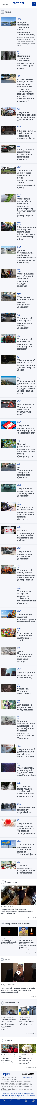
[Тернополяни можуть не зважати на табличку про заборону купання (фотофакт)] (8, 595)
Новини (26, 1102)
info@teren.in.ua (27, 1077)
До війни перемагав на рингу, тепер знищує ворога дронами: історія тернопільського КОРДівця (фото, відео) (8, 1024)
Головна (4, 1102)
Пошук (11, 1102)
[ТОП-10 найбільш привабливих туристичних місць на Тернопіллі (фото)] (8, 848)
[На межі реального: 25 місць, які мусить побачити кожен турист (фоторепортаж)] (8, 448)
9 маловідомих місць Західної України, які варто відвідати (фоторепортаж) (25, 791)
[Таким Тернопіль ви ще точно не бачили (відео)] (8, 674)
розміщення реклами (17, 1093)
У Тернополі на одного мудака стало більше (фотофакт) (24, 555)
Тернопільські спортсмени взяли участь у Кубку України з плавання (25, 344)
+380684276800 (27, 1074)
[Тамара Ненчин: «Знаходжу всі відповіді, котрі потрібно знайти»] (8, 770)
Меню (18, 1102)
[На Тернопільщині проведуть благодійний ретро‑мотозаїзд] (9, 1048)
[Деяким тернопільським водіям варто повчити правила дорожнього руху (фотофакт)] (8, 255)
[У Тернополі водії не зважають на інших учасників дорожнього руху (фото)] (8, 363)
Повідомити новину (33, 1103)
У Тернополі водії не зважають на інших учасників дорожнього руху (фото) (26, 365)
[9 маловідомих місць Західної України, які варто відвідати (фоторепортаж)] (8, 790)
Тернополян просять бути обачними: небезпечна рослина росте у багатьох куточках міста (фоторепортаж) (26, 207)
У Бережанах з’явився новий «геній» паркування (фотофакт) (25, 302)
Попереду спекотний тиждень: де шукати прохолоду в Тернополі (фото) (26, 28)
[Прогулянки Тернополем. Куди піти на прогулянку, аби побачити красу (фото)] (8, 60)
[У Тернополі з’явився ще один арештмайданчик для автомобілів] (8, 114)
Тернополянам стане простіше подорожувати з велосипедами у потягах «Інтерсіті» (25, 513)
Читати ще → (31, 953)
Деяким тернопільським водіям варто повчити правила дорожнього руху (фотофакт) (26, 256)
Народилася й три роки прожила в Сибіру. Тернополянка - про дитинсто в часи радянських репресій (18, 990)
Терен (18, 3)
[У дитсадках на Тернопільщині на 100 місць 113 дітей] (8, 635)
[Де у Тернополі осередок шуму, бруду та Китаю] (8, 706)
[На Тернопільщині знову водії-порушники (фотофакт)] (8, 471)
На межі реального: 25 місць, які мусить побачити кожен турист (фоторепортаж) (26, 450)
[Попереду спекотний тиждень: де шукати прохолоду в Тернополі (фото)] (8, 32)
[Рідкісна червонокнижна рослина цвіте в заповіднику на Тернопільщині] (27, 1048)
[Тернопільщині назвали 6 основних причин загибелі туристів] (8, 617)
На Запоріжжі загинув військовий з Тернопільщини (9, 942)
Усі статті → (31, 917)
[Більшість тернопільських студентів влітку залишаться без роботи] (8, 534)
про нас (22, 1097)
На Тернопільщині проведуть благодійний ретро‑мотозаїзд (8, 1059)
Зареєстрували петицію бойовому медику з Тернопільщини (26, 1022)
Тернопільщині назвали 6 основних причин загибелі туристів (26, 618)
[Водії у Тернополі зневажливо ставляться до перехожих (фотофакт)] (8, 153)
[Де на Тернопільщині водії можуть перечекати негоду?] (8, 655)
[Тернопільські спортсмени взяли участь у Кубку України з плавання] (8, 342)
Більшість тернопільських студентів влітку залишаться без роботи (26, 535)
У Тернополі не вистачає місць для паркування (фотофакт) (25, 492)
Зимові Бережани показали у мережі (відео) (26, 809)
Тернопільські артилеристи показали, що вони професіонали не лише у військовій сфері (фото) (26, 179)
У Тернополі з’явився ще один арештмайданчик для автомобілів (26, 116)
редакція (6, 1093)
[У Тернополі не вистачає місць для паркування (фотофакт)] (8, 491)
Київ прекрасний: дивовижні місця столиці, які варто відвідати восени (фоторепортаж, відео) (26, 387)
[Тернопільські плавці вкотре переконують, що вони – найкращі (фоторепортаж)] (8, 573)
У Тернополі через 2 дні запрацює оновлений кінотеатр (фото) (26, 134)
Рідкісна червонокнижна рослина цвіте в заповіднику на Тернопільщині (25, 1060)
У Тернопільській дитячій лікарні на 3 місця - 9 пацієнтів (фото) (26, 753)
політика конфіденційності (18, 1095)
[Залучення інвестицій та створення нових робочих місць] (8, 868)
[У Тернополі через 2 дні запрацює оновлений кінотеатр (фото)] (8, 133)
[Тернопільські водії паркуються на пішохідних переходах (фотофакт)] (8, 321)
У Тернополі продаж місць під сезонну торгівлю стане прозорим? (26, 429)
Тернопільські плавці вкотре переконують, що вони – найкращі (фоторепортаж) (26, 575)
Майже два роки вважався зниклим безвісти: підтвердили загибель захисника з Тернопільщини (27, 945)
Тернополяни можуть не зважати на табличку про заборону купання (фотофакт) (26, 597)
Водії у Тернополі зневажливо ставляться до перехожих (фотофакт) (26, 154)
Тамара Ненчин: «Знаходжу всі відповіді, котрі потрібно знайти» (26, 771)
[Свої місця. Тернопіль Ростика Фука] (8, 690)
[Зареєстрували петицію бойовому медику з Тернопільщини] (27, 1010)
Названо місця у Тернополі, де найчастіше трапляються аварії (25, 409)
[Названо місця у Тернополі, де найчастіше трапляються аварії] (8, 408)
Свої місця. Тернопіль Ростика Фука (24, 691)
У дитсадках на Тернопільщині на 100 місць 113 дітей (25, 637)
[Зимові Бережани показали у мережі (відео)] (8, 808)
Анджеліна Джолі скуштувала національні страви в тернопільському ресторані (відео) (17, 911)
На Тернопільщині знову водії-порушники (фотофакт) (25, 472)
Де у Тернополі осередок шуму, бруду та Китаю (25, 707)
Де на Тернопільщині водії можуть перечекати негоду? (25, 656)
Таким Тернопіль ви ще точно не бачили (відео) (26, 675)
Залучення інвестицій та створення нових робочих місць (26, 869)
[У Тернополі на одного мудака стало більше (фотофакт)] (8, 554)
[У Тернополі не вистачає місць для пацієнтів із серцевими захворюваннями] (8, 827)
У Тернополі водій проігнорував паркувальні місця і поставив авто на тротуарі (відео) (26, 233)
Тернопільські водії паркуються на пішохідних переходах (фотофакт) (26, 323)
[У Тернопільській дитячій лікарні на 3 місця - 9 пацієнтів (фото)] (8, 751)
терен (6, 1074)
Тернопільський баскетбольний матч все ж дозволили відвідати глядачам (25, 280)
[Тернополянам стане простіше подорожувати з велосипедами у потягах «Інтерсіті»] (8, 511)
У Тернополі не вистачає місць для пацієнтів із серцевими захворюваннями (26, 828)
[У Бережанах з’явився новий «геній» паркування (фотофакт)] (8, 300)
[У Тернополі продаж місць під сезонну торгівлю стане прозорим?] (8, 428)
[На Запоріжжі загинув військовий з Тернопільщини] (9, 931)
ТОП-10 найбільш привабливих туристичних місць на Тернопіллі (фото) (26, 849)
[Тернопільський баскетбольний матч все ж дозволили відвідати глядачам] (8, 278)
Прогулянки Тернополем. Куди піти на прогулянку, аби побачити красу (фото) (25, 62)
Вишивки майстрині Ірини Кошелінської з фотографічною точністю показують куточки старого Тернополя (26, 729)
